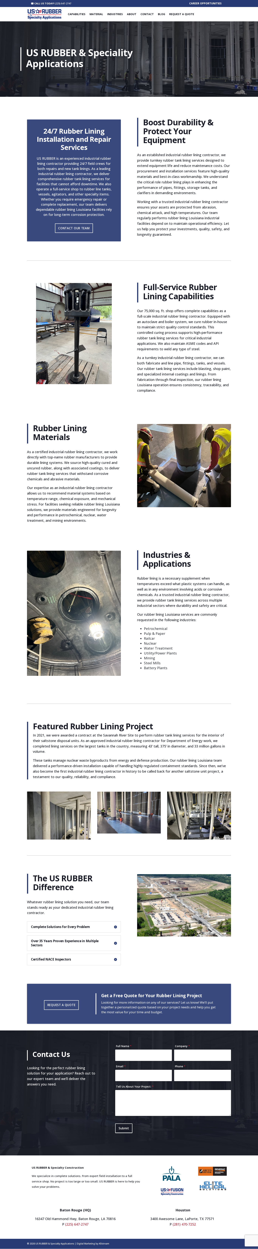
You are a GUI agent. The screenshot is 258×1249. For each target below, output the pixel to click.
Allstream (104, 1243)
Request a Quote (181, 14)
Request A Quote (61, 1005)
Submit (124, 1128)
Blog (161, 14)
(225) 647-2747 (63, 3)
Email (121, 1066)
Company (182, 1046)
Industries (115, 14)
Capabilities (76, 14)
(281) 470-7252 (184, 1224)
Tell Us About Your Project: (135, 1086)
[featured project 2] (129, 832)
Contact (147, 14)
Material (96, 14)
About (131, 14)
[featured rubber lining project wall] (59, 838)
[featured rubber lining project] (199, 838)
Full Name (123, 1046)
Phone (180, 1066)
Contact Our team (74, 228)
